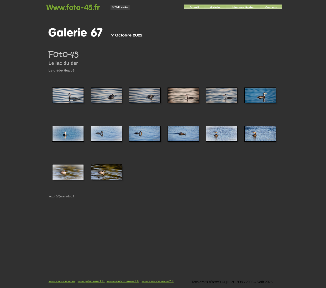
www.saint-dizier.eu (62, 281)
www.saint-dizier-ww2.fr (158, 281)
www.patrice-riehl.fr (91, 281)
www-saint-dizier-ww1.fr (123, 281)
